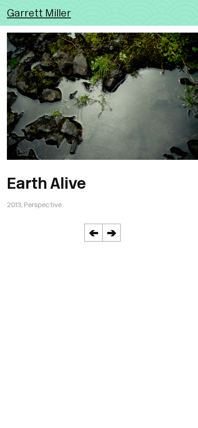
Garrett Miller (39, 12)
